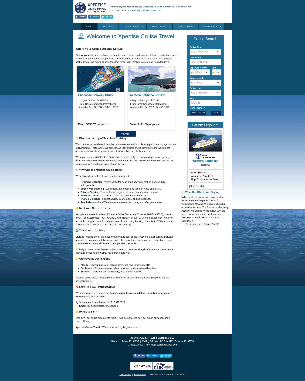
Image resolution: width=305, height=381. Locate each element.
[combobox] (205, 52)
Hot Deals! (107, 26)
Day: (214, 68)
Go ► (216, 113)
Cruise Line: (196, 88)
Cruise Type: (196, 47)
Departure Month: (198, 68)
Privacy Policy (140, 375)
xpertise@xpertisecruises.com (145, 10)
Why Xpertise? (185, 26)
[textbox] (205, 51)
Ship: (192, 98)
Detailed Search (198, 113)
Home (89, 26)
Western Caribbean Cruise (147, 95)
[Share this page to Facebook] (81, 17)
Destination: (195, 57)
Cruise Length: (197, 78)
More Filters (196, 107)
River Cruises (159, 26)
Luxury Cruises (132, 26)
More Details (196, 186)
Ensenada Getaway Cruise (96, 95)
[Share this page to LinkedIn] (94, 17)
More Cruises (210, 26)
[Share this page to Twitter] (107, 17)
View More (126, 134)
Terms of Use (125, 375)
